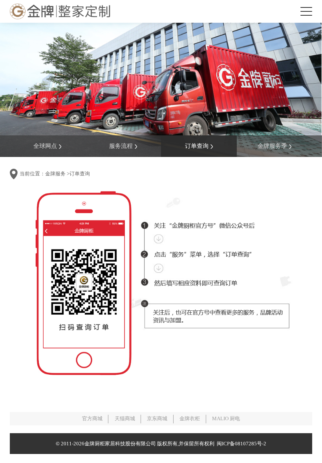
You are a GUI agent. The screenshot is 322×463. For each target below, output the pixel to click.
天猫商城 (125, 418)
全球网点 (45, 146)
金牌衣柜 (189, 418)
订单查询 (197, 146)
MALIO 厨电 (226, 418)
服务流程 (121, 146)
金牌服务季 (272, 146)
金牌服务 (55, 174)
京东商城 (157, 418)
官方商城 (92, 418)
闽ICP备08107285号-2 (240, 444)
